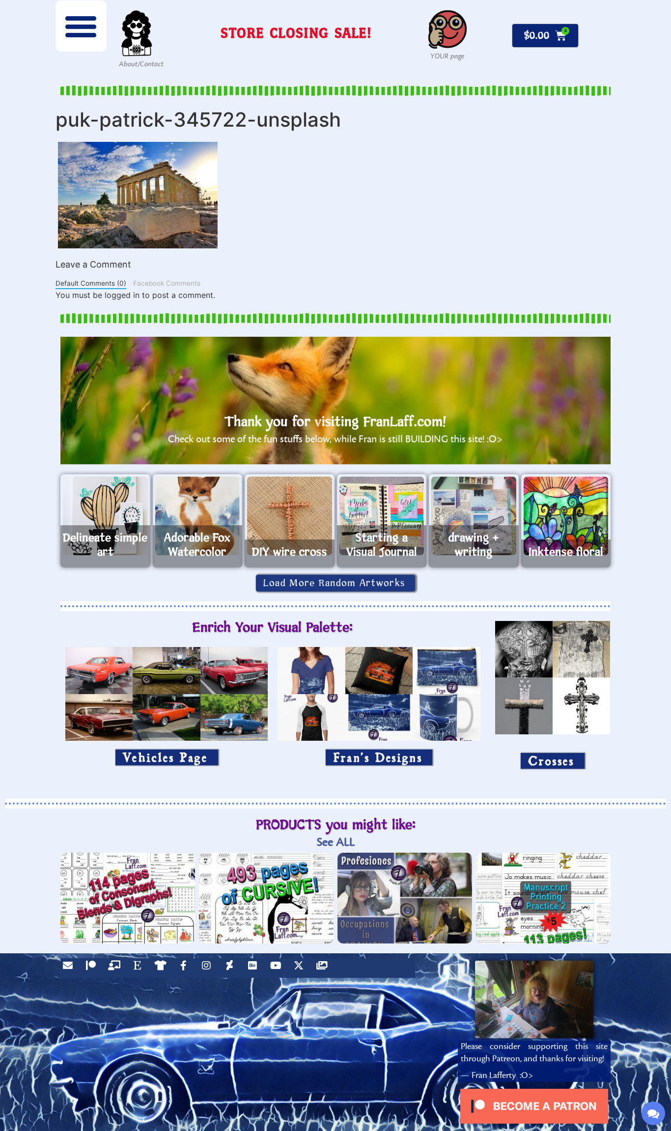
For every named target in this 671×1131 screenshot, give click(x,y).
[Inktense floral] (566, 516)
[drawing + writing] (474, 516)
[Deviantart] (232, 968)
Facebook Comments (166, 283)
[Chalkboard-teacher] (116, 968)
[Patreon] (93, 968)
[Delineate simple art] (105, 516)
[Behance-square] (255, 968)
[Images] (324, 968)
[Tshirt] (162, 968)
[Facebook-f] (186, 968)
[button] (81, 26)
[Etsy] (139, 968)
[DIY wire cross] (290, 516)
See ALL (336, 842)
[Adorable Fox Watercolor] (198, 516)
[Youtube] (278, 968)
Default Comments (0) (91, 283)
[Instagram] (209, 968)
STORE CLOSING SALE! (296, 32)
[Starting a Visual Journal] (382, 516)
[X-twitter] (301, 968)
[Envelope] (70, 968)
